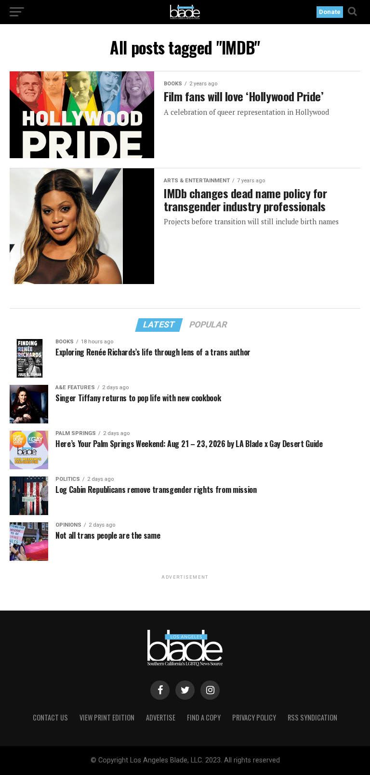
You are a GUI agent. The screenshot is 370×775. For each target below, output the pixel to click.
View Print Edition (106, 717)
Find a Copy (204, 717)
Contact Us (50, 717)
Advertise (160, 717)
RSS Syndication (312, 717)
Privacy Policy (254, 717)
